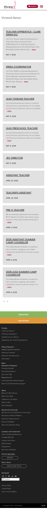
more (34, 49)
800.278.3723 (9, 437)
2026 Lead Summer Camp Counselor (21, 273)
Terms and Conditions (9, 492)
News (4, 363)
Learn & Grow (23, 320)
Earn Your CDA (7, 374)
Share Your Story (7, 396)
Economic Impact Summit (10, 419)
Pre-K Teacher (15, 210)
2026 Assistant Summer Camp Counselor (20, 241)
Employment (6, 447)
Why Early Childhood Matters (12, 416)
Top (43, 505)
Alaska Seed (23, 314)
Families (4, 328)
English (7, 479)
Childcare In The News (9, 399)
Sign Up (10, 458)
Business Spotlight (8, 422)
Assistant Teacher (18, 175)
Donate (33, 6)
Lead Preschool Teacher (22, 128)
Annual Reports (7, 405)
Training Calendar (8, 368)
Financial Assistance (9, 371)
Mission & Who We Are (9, 393)
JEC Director (14, 158)
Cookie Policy (6, 489)
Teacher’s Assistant (18, 192)
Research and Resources (10, 356)
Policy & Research (8, 347)
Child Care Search (8, 331)
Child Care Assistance (9, 334)
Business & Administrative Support (13, 384)
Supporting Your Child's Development (14, 340)
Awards (7, 377)
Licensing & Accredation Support (13, 380)
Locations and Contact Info (11, 432)
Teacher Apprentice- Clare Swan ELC (23, 33)
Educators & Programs (9, 366)
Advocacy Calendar (8, 353)
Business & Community (10, 410)
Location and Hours (8, 440)
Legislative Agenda (11, 349)
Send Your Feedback (9, 450)
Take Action (6, 359)
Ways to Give (6, 402)
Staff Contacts (6, 443)
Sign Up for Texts (14, 466)
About (4, 390)
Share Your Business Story (11, 425)
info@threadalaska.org (13, 434)
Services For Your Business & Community (16, 412)
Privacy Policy (6, 485)
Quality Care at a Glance (10, 337)
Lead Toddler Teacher (20, 99)
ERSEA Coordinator (18, 66)
